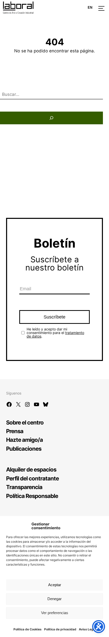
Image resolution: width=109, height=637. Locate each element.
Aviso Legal (87, 629)
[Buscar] (51, 118)
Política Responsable (32, 495)
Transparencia (24, 486)
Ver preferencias (54, 613)
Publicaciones (23, 448)
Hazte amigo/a (24, 439)
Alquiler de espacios (31, 469)
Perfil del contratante (32, 478)
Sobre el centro (25, 422)
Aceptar (54, 585)
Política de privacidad (60, 629)
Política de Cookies (27, 629)
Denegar (54, 599)
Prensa (14, 431)
